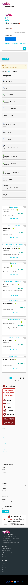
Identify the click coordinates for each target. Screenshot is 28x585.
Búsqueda (4, 569)
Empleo (4, 435)
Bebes (3, 447)
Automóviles (6, 211)
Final (19, 381)
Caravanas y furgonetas (9, 323)
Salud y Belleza (5, 459)
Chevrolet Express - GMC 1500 (12, 322)
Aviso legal (4, 554)
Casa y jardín (5, 443)
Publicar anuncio (6, 572)
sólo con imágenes (8, 506)
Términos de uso (6, 550)
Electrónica (4, 455)
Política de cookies (6, 548)
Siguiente (15, 381)
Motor (3, 431)
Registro (4, 565)
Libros (3, 457)
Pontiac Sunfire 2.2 (8, 340)
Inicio (6, 17)
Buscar (24, 48)
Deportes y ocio (5, 451)
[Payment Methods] (14, 581)
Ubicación (4, 472)
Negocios (4, 437)
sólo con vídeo (7, 508)
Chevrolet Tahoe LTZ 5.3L (10, 284)
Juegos (4, 441)
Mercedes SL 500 (8, 228)
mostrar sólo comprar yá (9, 505)
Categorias (7, 19)
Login (6, 22)
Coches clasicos (6, 461)
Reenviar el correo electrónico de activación (15, 43)
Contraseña (8, 28)
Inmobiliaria (4, 433)
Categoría (4, 488)
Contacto (4, 556)
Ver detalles (14, 219)
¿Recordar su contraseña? (20, 32)
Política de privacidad (7, 552)
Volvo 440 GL (7, 266)
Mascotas (4, 453)
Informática (4, 439)
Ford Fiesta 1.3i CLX (8, 303)
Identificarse (10, 38)
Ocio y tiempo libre (6, 449)
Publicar (7, 20)
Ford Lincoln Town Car (10, 210)
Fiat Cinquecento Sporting (11, 249)
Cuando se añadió (6, 494)
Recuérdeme (9, 35)
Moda (3, 445)
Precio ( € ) (4, 499)
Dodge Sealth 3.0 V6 (8, 359)
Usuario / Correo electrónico (12, 23)
